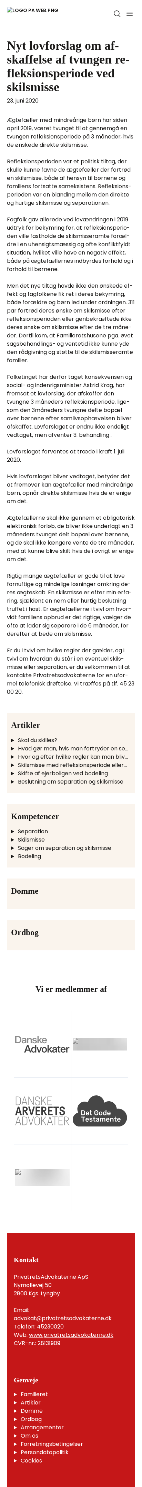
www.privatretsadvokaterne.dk (71, 1335)
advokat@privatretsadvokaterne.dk (63, 1318)
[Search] (117, 13)
